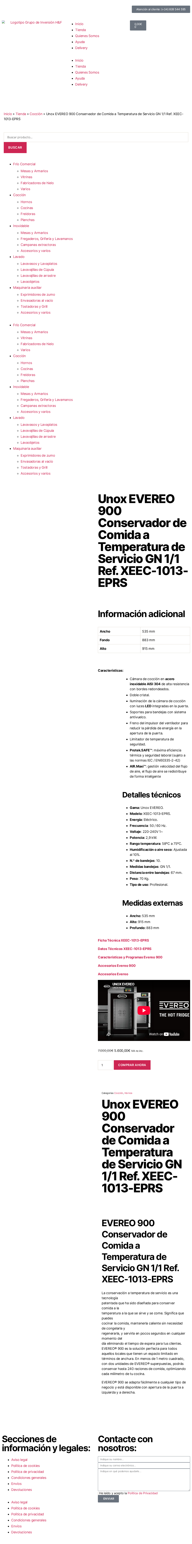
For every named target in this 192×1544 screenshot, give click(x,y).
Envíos (16, 1484)
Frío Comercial (24, 164)
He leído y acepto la (128, 1493)
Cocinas (27, 208)
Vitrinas (26, 177)
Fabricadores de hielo (37, 183)
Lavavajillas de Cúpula (37, 270)
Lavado (18, 257)
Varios (25, 189)
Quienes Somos (87, 36)
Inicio (79, 24)
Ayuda (80, 42)
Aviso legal (19, 1460)
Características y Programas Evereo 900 (130, 957)
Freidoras (28, 214)
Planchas (27, 220)
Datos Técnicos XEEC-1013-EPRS (125, 949)
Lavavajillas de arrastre (38, 276)
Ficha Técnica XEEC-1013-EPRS (123, 940)
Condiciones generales (28, 1478)
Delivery (81, 48)
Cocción (36, 114)
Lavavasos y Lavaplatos (39, 264)
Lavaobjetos (30, 282)
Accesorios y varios (35, 251)
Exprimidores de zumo (38, 294)
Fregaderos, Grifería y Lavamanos (47, 239)
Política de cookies (25, 1466)
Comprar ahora (132, 1065)
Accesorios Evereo (113, 974)
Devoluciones (21, 1490)
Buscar (15, 147)
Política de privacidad (27, 1472)
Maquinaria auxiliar (27, 288)
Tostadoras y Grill (34, 306)
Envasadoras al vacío (37, 300)
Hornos (26, 202)
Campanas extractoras (38, 245)
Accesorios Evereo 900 (116, 966)
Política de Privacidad (143, 1493)
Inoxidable (21, 226)
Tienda (80, 30)
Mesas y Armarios (34, 171)
